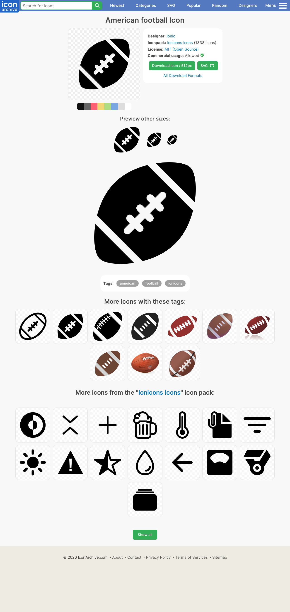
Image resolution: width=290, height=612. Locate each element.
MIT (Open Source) (181, 49)
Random (219, 5)
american (127, 283)
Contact (134, 557)
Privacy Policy (158, 557)
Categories (145, 5)
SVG (171, 5)
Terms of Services (191, 557)
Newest (117, 5)
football (151, 283)
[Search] (97, 5)
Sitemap (219, 557)
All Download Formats (182, 75)
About (117, 557)
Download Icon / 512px (172, 65)
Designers (248, 5)
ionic (171, 36)
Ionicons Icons (180, 42)
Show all (145, 534)
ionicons (175, 283)
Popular (193, 5)
